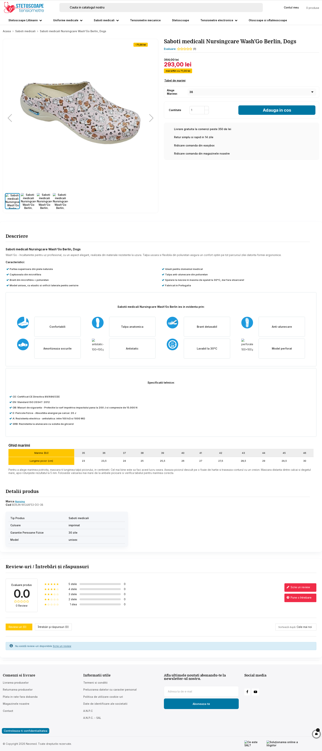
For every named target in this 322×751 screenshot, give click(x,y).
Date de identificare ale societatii (105, 703)
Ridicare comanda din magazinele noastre (202, 153)
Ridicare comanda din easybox (194, 145)
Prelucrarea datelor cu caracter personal (110, 689)
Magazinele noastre (16, 703)
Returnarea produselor (18, 689)
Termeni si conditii (95, 682)
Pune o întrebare (300, 597)
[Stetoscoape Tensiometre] (24, 7)
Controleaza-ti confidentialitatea (25, 730)
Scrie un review (300, 587)
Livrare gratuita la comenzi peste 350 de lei (202, 129)
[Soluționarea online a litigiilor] (287, 743)
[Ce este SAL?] (254, 743)
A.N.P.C (88, 710)
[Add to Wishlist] (152, 44)
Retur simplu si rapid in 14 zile (193, 137)
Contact (8, 710)
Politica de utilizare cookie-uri (103, 696)
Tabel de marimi (175, 80)
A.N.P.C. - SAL (92, 717)
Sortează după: (287, 626)
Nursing (20, 501)
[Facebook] (247, 692)
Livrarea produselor (16, 682)
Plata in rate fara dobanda (20, 696)
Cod (8, 504)
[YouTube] (255, 692)
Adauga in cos (277, 110)
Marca (10, 501)
